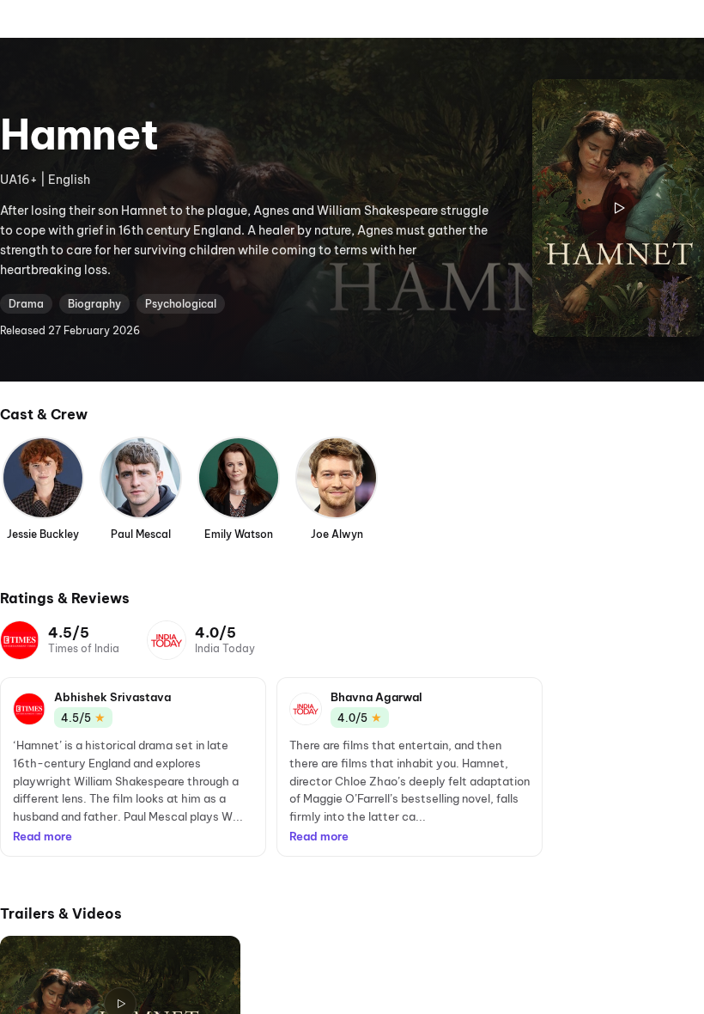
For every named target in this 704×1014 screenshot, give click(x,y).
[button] (133, 767)
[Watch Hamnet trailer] (618, 207)
